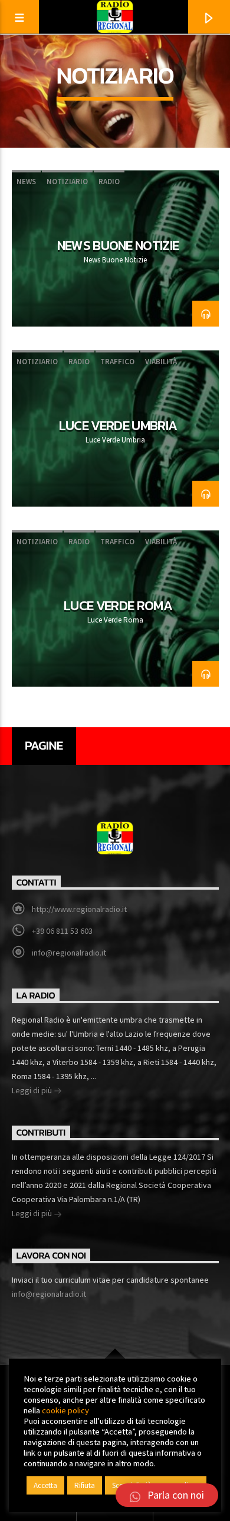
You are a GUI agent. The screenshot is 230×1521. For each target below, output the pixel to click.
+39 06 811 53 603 (62, 931)
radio (109, 182)
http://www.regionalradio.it (79, 909)
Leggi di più (33, 1090)
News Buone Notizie (118, 245)
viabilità (161, 362)
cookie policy (65, 1410)
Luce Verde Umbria (118, 425)
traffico (117, 362)
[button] (167, 1495)
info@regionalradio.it (69, 952)
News (26, 182)
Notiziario (67, 182)
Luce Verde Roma (118, 605)
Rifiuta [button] (84, 1485)
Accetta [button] (45, 1485)
